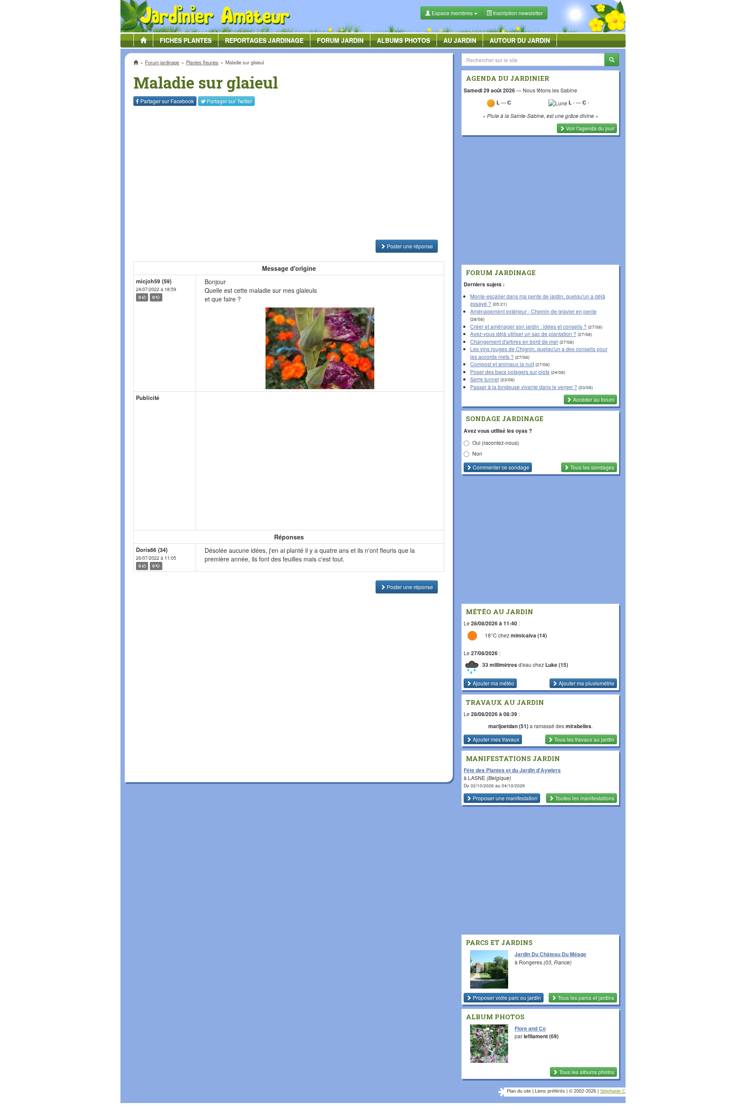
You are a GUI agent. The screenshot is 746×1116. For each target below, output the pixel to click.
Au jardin (459, 40)
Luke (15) (556, 665)
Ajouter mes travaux (495, 739)
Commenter (500, 467)
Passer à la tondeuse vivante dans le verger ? (523, 386)
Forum (340, 40)
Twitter (229, 101)
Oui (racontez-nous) (495, 442)
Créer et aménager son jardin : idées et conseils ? (528, 326)
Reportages (264, 40)
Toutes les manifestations (584, 798)
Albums (403, 40)
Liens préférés (550, 1091)
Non (477, 453)
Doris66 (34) (152, 550)
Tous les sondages (591, 467)
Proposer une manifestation (504, 798)
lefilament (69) (541, 1036)
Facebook (167, 101)
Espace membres (452, 12)
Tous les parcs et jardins (585, 997)
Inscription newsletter (517, 12)
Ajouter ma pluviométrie (585, 683)
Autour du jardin (520, 40)
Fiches (186, 40)
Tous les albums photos (586, 1071)
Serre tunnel (484, 379)
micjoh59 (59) (153, 281)
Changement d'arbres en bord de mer (514, 341)
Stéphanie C (613, 1091)
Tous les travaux (583, 739)
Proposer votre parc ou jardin (506, 997)
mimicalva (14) (529, 635)
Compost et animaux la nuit (502, 364)
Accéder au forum (593, 399)
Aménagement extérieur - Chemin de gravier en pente (533, 311)
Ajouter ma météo (492, 683)
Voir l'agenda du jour (589, 128)
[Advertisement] (290, 172)
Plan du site (519, 1091)
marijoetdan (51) (508, 726)
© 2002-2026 (582, 1091)
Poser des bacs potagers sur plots (510, 371)
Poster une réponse (409, 246)
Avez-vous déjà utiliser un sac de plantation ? (523, 333)
